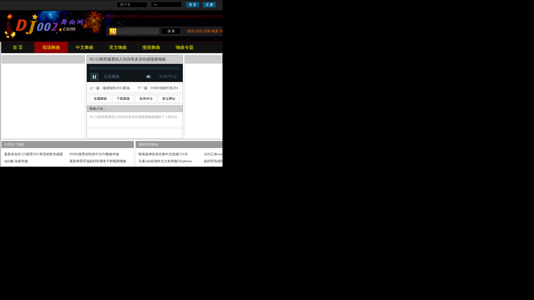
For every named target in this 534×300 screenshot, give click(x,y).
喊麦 (215, 31)
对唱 (223, 31)
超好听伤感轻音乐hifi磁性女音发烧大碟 (233, 161)
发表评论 (146, 99)
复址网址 (168, 99)
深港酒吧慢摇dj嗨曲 (18, 168)
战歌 (198, 31)
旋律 (190, 31)
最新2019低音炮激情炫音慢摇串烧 (164, 168)
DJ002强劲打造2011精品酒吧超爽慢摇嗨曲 (182, 88)
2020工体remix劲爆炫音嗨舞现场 (227, 154)
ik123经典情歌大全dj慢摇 (88, 168)
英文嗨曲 (118, 47)
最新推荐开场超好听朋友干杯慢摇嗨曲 (98, 161)
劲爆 (207, 31)
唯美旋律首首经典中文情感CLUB (163, 154)
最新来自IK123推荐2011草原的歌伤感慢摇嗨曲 (38, 154)
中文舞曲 (84, 47)
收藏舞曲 (100, 99)
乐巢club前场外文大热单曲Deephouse (165, 161)
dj (107, 16)
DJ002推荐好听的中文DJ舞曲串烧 (94, 154)
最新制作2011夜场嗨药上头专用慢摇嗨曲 (133, 88)
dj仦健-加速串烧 (16, 161)
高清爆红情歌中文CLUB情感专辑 (228, 168)
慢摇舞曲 (151, 47)
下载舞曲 (123, 99)
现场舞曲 (51, 47)
